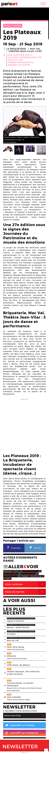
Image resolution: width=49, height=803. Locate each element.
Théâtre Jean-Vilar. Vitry (25, 51)
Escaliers (11, 634)
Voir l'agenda (24, 584)
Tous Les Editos (24, 591)
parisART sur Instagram (24, 732)
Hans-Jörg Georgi (15, 647)
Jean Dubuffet (14, 697)
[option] (24, 124)
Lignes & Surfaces (15, 621)
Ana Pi (28, 55)
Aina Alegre (14, 55)
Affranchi (11, 656)
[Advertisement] (24, 425)
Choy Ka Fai (15, 60)
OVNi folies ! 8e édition (18, 665)
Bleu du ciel (13, 640)
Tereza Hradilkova (20, 62)
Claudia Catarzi (18, 57)
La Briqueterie (16, 49)
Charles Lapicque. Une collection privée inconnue (23, 672)
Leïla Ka (36, 57)
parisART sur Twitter (20, 725)
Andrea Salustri (19, 65)
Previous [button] (8, 125)
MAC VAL (35, 49)
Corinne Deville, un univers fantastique (20, 684)
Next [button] (41, 125)
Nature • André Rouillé (18, 627)
